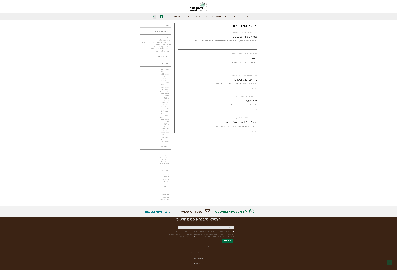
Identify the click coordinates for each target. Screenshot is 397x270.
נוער (228, 16)
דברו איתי (177, 16)
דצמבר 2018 (165, 137)
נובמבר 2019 (165, 113)
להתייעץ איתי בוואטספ (231, 212)
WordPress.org (164, 199)
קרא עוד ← (254, 45)
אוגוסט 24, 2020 (248, 32)
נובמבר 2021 (165, 74)
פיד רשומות (165, 195)
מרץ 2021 (166, 78)
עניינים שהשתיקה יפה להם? (160, 49)
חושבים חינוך (164, 164)
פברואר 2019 (164, 133)
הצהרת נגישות (198, 259)
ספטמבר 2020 (164, 91)
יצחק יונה (255, 32)
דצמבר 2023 (165, 70)
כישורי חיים (165, 170)
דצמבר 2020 (165, 85)
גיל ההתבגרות (164, 153)
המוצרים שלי (165, 159)
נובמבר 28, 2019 (248, 75)
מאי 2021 (166, 76)
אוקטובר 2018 (164, 141)
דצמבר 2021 (165, 72)
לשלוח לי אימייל (192, 212)
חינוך (167, 166)
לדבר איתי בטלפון (157, 212)
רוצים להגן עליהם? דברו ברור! (159, 47)
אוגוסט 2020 (165, 94)
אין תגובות (235, 32)
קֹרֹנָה (254, 58)
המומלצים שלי (203, 16)
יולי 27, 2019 (249, 96)
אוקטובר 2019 (164, 115)
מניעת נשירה (165, 175)
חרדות (167, 168)
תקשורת (166, 181)
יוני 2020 (166, 98)
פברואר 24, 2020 (248, 53)
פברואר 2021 (164, 81)
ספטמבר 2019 (164, 117)
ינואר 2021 (165, 83)
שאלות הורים (165, 179)
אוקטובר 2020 (164, 89)
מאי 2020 (166, 100)
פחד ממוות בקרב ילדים (245, 79)
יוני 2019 (166, 124)
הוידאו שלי (188, 16)
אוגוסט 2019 (165, 120)
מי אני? (246, 16)
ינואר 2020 (165, 109)
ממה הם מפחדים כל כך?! (244, 36)
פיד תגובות (165, 197)
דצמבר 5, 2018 (248, 118)
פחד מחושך (251, 101)
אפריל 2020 (165, 102)
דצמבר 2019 (165, 111)
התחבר (166, 193)
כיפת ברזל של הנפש (162, 51)
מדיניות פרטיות (190, 237)
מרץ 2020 (166, 104)
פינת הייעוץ (217, 16)
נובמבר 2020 (165, 87)
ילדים (238, 16)
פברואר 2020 (164, 107)
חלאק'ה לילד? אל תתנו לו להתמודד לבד (237, 122)
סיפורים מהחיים (164, 177)
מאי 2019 (166, 126)
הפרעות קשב (164, 162)
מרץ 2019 (166, 131)
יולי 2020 (166, 96)
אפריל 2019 (165, 128)
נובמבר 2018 (165, 139)
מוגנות (167, 172)
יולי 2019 (166, 122)
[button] (154, 17)
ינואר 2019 (165, 135)
